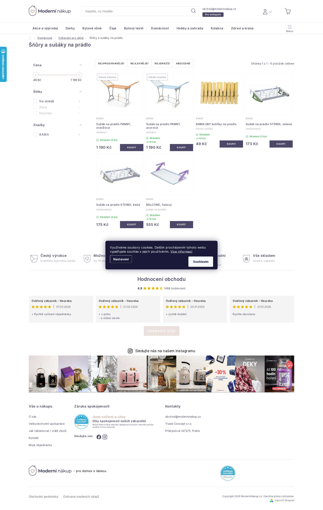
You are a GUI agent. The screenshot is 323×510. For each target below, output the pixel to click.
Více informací (181, 251)
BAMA (59, 134)
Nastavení (121, 259)
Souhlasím (200, 261)
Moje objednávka (40, 445)
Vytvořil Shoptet (284, 500)
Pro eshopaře (213, 14)
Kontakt (34, 437)
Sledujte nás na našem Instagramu (165, 351)
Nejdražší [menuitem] (162, 63)
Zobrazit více (162, 331)
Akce (59, 107)
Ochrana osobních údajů (81, 496)
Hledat (193, 11)
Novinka (59, 113)
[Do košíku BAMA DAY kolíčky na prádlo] (231, 144)
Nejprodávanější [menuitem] (111, 63)
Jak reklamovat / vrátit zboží (48, 430)
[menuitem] (45, 28)
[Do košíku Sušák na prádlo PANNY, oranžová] (131, 147)
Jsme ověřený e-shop (109, 416)
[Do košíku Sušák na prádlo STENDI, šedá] (131, 224)
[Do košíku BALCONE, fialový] (181, 224)
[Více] (289, 27)
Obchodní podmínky (44, 496)
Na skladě (59, 101)
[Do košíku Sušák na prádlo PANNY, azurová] (181, 147)
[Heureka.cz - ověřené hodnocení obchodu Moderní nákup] (81, 421)
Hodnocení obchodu (161, 279)
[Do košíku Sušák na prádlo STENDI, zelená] (281, 144)
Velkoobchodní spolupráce (47, 423)
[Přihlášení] (267, 11)
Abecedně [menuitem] (183, 63)
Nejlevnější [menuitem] (139, 63)
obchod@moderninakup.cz (219, 8)
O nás (32, 416)
